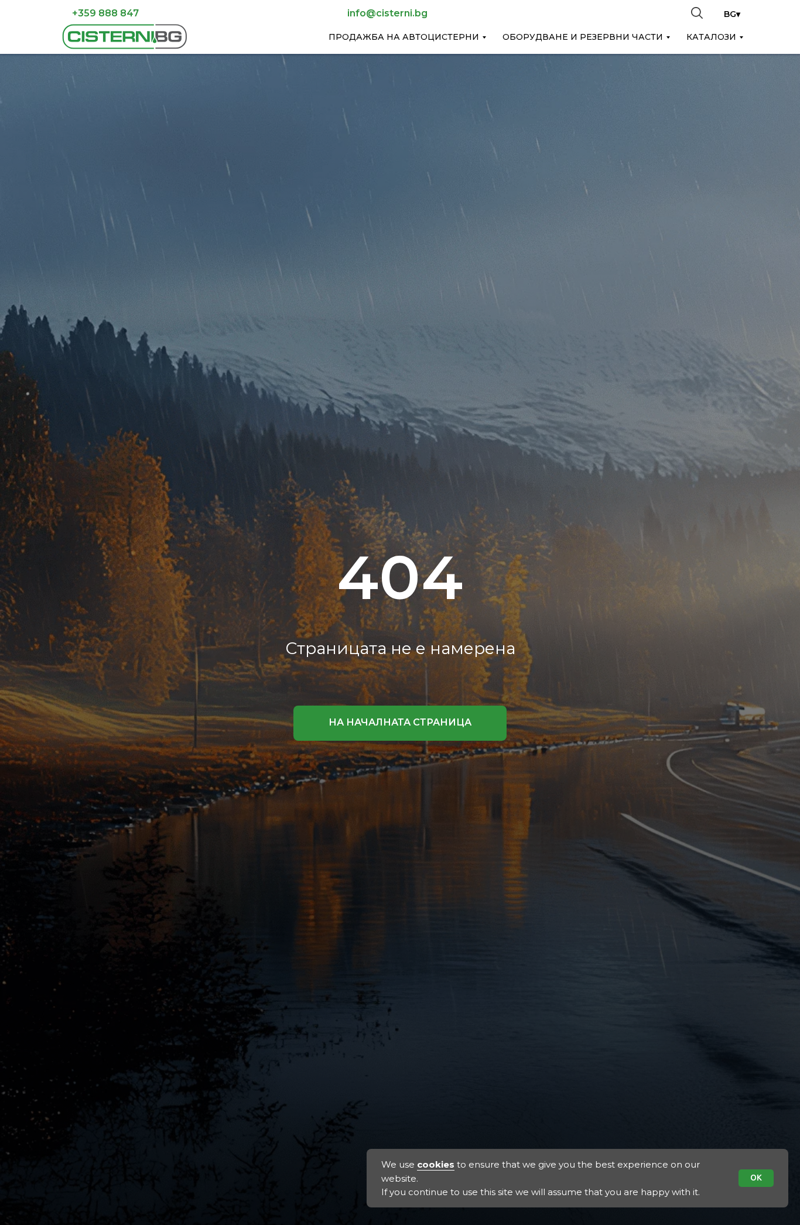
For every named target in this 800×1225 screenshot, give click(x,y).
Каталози (711, 37)
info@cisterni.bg (387, 13)
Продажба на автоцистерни (404, 37)
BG (730, 14)
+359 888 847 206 (105, 18)
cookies (435, 1164)
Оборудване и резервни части (582, 37)
